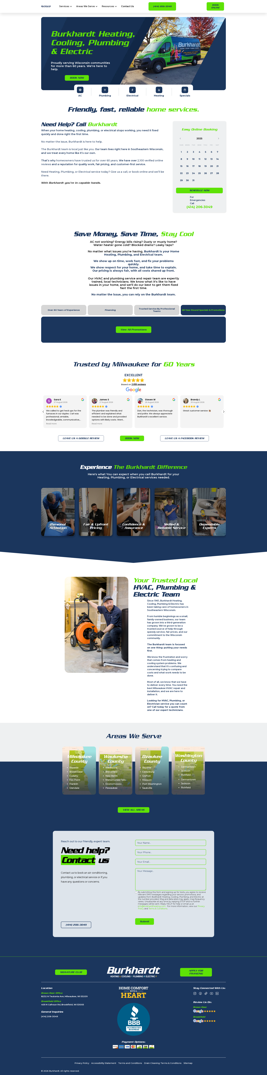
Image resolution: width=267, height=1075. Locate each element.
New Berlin (111, 776)
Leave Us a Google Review (81, 438)
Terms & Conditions (158, 908)
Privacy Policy (82, 1063)
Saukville (147, 788)
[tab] (63, 310)
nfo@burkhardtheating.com (151, 906)
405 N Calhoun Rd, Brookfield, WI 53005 (62, 1005)
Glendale (74, 788)
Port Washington (152, 784)
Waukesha (111, 767)
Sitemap (188, 1063)
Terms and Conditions (130, 1063)
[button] (65, 6)
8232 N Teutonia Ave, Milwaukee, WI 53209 (64, 996)
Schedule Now (199, 190)
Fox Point (74, 780)
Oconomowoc (113, 784)
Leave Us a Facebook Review (184, 438)
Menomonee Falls (115, 780)
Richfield (186, 775)
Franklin (73, 784)
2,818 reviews (139, 384)
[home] (46, 6)
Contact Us (127, 6)
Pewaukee (111, 788)
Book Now (77, 77)
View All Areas (133, 809)
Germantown (188, 766)
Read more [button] (51, 424)
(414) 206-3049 (162, 6)
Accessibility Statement (103, 1063)
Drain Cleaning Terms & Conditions (162, 1063)
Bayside (73, 767)
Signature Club (71, 972)
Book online (215, 6)
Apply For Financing (196, 972)
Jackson (185, 771)
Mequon (147, 780)
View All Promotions (134, 329)
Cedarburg (148, 772)
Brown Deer (76, 772)
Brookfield (111, 772)
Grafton (146, 776)
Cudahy (73, 776)
